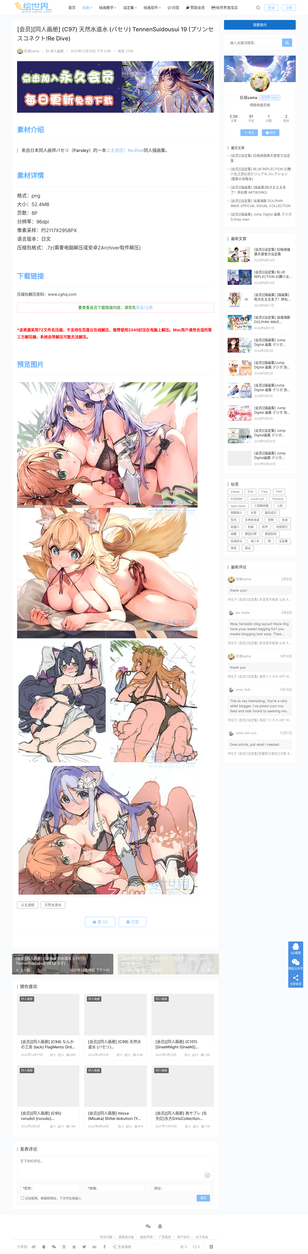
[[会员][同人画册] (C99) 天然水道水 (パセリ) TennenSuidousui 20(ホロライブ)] (115, 1014)
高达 (248, 548)
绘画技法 (236, 541)
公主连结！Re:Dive (125, 150)
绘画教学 (106, 7)
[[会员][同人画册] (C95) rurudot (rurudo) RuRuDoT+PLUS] (48, 1086)
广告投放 (165, 1237)
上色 (280, 506)
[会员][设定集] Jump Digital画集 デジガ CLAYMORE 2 (270, 435)
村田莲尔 (282, 527)
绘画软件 (151, 7)
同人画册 (57, 51)
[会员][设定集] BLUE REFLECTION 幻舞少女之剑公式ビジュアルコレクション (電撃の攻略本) (261, 174)
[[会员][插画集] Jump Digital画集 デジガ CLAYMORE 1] (240, 453)
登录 (271, 8)
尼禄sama (31, 51)
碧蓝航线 (270, 534)
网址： (159, 1188)
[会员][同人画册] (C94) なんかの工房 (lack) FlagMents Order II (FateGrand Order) (48, 1044)
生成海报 (124, 1247)
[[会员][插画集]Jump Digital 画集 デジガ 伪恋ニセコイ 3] (240, 362)
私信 (273, 132)
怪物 (271, 520)
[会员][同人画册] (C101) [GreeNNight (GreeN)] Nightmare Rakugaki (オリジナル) (180, 1044)
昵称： (28, 1188)
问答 (175, 7)
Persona (277, 499)
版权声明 (146, 1237)
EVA (250, 491)
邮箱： (94, 1188)
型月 (234, 520)
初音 (254, 513)
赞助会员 (197, 7)
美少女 (255, 541)
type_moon (238, 506)
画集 (86, 7)
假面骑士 (236, 513)
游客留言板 (126, 1237)
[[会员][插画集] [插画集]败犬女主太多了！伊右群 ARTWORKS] (240, 295)
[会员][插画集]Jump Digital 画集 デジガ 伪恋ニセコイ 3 (272, 367)
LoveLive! (257, 499)
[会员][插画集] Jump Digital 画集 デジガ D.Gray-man (270, 344)
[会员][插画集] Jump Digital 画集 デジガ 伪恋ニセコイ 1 (272, 412)
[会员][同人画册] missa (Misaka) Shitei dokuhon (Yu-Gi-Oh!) (115, 1116)
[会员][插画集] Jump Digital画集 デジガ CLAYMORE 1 (270, 457)
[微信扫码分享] (53, 1246)
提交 (203, 1198)
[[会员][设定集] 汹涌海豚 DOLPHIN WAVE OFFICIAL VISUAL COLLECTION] (240, 317)
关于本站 (202, 1237)
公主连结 (27, 905)
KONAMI (236, 499)
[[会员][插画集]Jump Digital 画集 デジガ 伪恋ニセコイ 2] (240, 385)
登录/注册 (144, 307)
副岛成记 (270, 513)
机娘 (251, 527)
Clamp (235, 491)
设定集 (128, 7)
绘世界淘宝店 (227, 7)
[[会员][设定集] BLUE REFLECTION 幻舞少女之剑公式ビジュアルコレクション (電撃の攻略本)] (240, 272)
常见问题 (106, 1237)
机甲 (265, 527)
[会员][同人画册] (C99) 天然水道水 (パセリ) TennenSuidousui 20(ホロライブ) (114, 1044)
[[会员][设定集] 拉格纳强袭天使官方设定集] (240, 249)
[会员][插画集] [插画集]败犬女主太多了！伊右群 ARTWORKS (272, 299)
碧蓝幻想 (251, 534)
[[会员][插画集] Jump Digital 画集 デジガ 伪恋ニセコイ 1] (240, 408)
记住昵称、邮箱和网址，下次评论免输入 (52, 1198)
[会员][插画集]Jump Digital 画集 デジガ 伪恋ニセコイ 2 (272, 390)
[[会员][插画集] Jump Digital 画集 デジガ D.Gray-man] (240, 340)
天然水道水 (53, 905)
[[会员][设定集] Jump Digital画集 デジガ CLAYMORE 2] (240, 430)
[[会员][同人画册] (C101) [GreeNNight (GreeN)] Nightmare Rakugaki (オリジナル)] (183, 1014)
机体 (285, 520)
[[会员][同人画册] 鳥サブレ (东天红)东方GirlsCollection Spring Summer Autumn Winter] (183, 1086)
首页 (72, 7)
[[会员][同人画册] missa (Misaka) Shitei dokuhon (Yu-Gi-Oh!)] (115, 1086)
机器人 (235, 527)
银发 (234, 548)
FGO (279, 491)
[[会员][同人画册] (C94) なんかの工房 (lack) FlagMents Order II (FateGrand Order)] (48, 1014)
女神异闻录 (252, 520)
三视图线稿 (261, 506)
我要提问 (260, 25)
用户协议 (183, 1237)
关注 (251, 132)
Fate (265, 491)
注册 (289, 8)
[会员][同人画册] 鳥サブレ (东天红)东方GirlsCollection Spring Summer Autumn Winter (181, 1116)
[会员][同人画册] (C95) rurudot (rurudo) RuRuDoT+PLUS (41, 1116)
